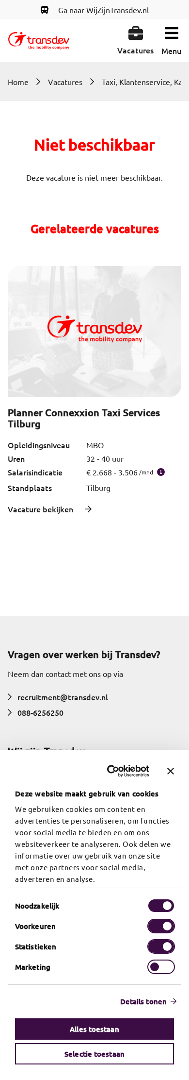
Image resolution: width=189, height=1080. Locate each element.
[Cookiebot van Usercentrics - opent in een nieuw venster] (111, 771)
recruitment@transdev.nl (62, 697)
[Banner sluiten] (170, 771)
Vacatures (65, 81)
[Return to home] (39, 41)
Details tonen (143, 1001)
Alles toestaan (94, 1029)
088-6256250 (40, 712)
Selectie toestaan (94, 1054)
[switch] (161, 926)
